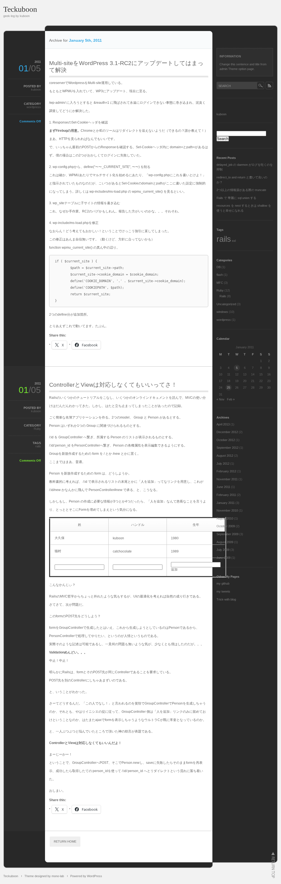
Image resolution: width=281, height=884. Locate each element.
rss (269, 85)
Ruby (37, 428)
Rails (223, 296)
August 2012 (225, 455)
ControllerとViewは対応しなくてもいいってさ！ (113, 384)
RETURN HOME (65, 841)
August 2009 (225, 542)
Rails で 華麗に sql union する (236, 198)
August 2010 (225, 518)
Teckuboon (20, 9)
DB (219, 267)
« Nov (220, 399)
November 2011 (227, 479)
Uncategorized (226, 304)
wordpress (34, 107)
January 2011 (226, 502)
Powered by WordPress (86, 876)
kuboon (36, 89)
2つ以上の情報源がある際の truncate (241, 190)
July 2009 (223, 549)
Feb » (231, 399)
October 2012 (226, 440)
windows (222, 311)
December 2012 (227, 432)
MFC (220, 282)
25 (228, 387)
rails (38, 446)
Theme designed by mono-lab (44, 876)
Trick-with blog (226, 599)
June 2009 (224, 557)
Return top (273, 865)
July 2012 (223, 463)
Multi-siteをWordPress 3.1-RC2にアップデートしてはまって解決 (126, 66)
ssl (234, 240)
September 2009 (227, 534)
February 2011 (226, 494)
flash (220, 274)
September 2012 (227, 447)
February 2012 (226, 471)
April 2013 (223, 424)
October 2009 (226, 526)
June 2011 (223, 487)
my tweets (223, 591)
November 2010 (227, 510)
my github (223, 583)
